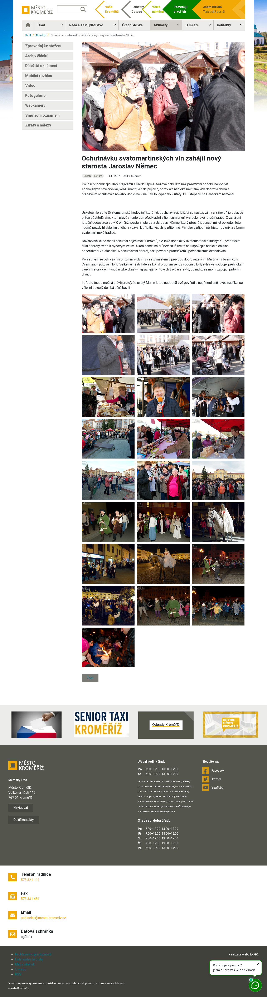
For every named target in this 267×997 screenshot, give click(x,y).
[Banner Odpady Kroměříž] (166, 725)
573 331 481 (30, 899)
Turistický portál (214, 9)
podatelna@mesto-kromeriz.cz (43, 918)
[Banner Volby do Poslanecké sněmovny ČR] (36, 724)
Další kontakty (23, 820)
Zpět (90, 678)
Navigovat (20, 808)
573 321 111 (30, 880)
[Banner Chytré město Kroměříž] (230, 724)
